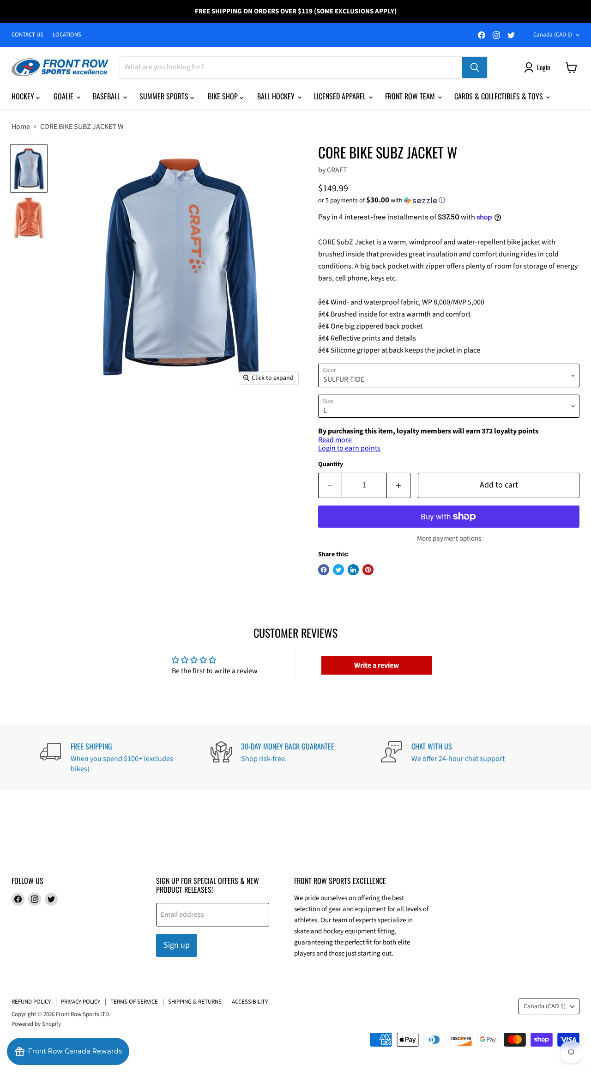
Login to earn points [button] (349, 448)
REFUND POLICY (31, 1002)
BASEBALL (107, 96)
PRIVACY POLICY (80, 1002)
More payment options (449, 538)
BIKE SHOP (224, 96)
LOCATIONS (67, 34)
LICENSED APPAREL (341, 96)
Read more (335, 440)
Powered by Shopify (36, 1024)
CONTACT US (27, 34)
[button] (448, 200)
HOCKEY (24, 96)
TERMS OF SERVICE (134, 1002)
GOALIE (64, 96)
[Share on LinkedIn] (353, 569)
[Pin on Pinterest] (368, 569)
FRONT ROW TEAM (411, 96)
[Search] (474, 67)
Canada (552, 34)
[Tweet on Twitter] (338, 569)
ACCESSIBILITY (250, 1002)
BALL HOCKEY (276, 96)
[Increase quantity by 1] (398, 485)
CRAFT (337, 170)
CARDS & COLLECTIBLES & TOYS (499, 96)
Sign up (176, 945)
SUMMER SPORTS (164, 96)
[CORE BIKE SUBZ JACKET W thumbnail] (29, 168)
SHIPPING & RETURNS (195, 1002)
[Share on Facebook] (323, 569)
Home (21, 126)
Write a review (376, 665)
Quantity (330, 464)
